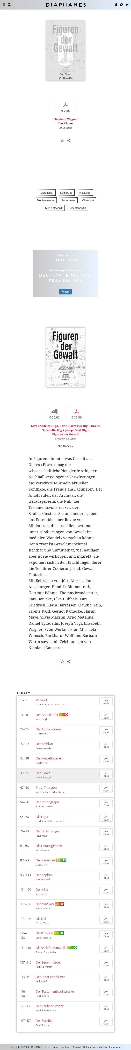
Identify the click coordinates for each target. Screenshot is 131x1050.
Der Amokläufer (47, 715)
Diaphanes (65, 4)
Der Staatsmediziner (50, 977)
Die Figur (42, 817)
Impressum (115, 1047)
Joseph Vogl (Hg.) (77, 430)
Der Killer (42, 890)
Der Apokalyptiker (48, 729)
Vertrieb (66, 1047)
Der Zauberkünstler (49, 1006)
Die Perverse (44, 933)
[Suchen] (9, 5)
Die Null (41, 919)
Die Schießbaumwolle (51, 948)
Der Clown (43, 773)
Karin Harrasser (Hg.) (75, 426)
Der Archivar (44, 744)
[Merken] (62, 140)
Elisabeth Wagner (65, 119)
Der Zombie (44, 1021)
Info (47, 1047)
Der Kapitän (44, 875)
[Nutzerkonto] (116, 5)
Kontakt (76, 1047)
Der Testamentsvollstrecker (55, 992)
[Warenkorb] (127, 5)
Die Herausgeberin (49, 846)
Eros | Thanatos (46, 788)
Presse (55, 1047)
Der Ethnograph (47, 802)
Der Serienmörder (48, 962)
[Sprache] (121, 5)
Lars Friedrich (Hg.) (44, 426)
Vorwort (41, 700)
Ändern (65, 291)
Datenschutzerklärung (95, 1047)
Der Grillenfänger (48, 831)
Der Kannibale (46, 860)
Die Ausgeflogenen (49, 758)
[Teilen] (68, 140)
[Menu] (3, 5)
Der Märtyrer (45, 904)
